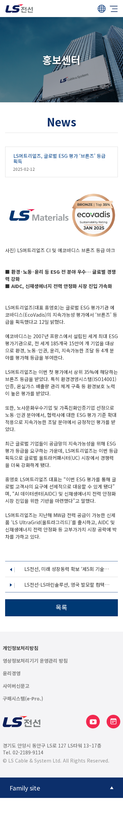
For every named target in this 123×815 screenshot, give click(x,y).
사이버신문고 (16, 686)
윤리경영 (11, 673)
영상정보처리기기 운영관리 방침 (35, 661)
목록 (61, 607)
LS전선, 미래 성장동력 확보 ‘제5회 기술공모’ (68, 569)
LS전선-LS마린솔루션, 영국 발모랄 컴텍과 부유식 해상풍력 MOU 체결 (68, 585)
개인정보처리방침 (20, 648)
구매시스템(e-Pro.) (23, 698)
